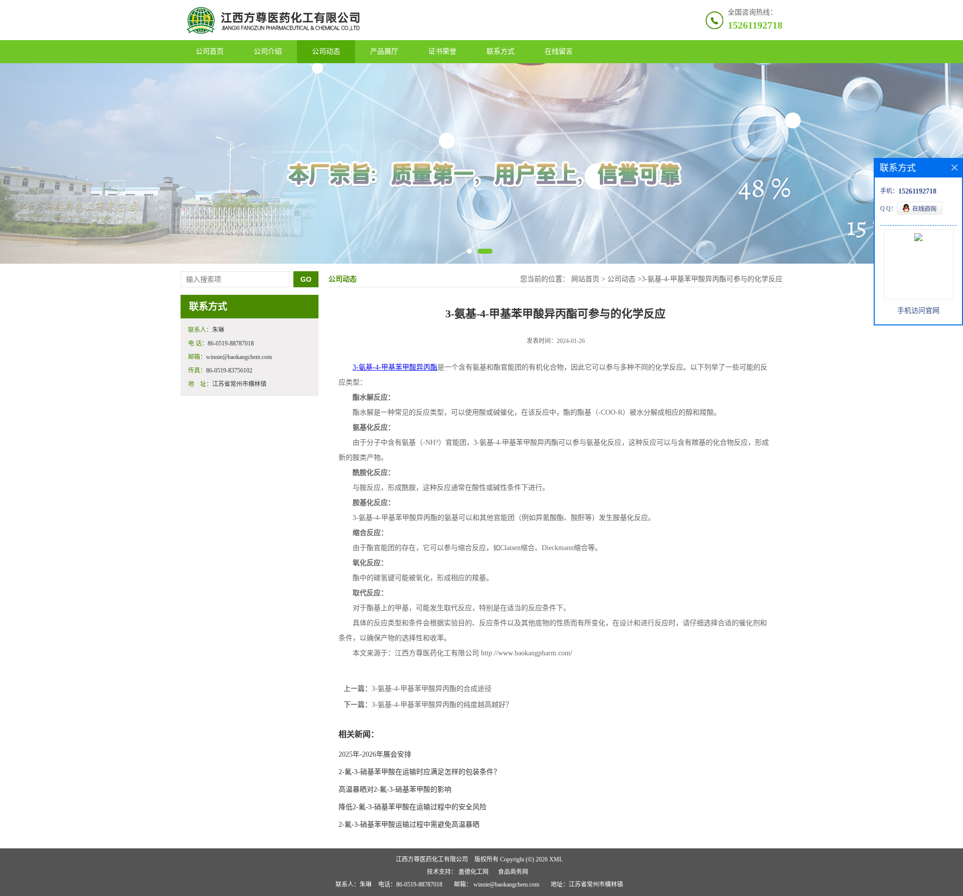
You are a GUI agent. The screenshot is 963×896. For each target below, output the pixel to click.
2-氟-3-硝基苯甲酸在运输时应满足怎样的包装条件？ (420, 772)
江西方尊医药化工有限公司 (432, 859)
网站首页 (585, 279)
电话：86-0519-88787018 (410, 884)
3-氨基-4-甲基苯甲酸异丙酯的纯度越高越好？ (442, 704)
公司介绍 (268, 51)
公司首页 (210, 51)
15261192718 (755, 25)
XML (556, 859)
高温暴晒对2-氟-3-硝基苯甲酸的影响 (395, 789)
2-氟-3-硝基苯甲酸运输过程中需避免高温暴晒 (409, 824)
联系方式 (501, 51)
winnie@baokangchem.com (506, 884)
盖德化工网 (473, 871)
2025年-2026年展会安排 (375, 754)
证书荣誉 (442, 51)
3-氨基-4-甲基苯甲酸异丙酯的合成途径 (432, 688)
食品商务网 (513, 871)
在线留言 (559, 51)
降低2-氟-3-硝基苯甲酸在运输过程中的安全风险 (413, 807)
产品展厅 (384, 51)
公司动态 (326, 51)
